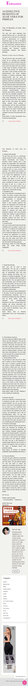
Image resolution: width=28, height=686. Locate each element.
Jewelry (5, 596)
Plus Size (5, 606)
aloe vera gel (7, 167)
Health (4, 503)
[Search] (25, 3)
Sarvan (7, 495)
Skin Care (9, 503)
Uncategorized (6, 618)
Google (13, 498)
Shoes (4, 610)
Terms (21, 681)
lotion (22, 306)
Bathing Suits (6, 584)
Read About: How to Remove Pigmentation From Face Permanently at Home (14, 313)
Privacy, (18, 681)
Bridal (4, 586)
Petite (4, 603)
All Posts (16, 571)
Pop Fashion (6, 608)
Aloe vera (17, 42)
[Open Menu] (2, 3)
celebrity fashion (7, 589)
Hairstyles (5, 591)
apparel (5, 581)
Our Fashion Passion (8, 601)
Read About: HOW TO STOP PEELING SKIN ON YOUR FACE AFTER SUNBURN (14, 245)
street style (5, 615)
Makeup (5, 598)
